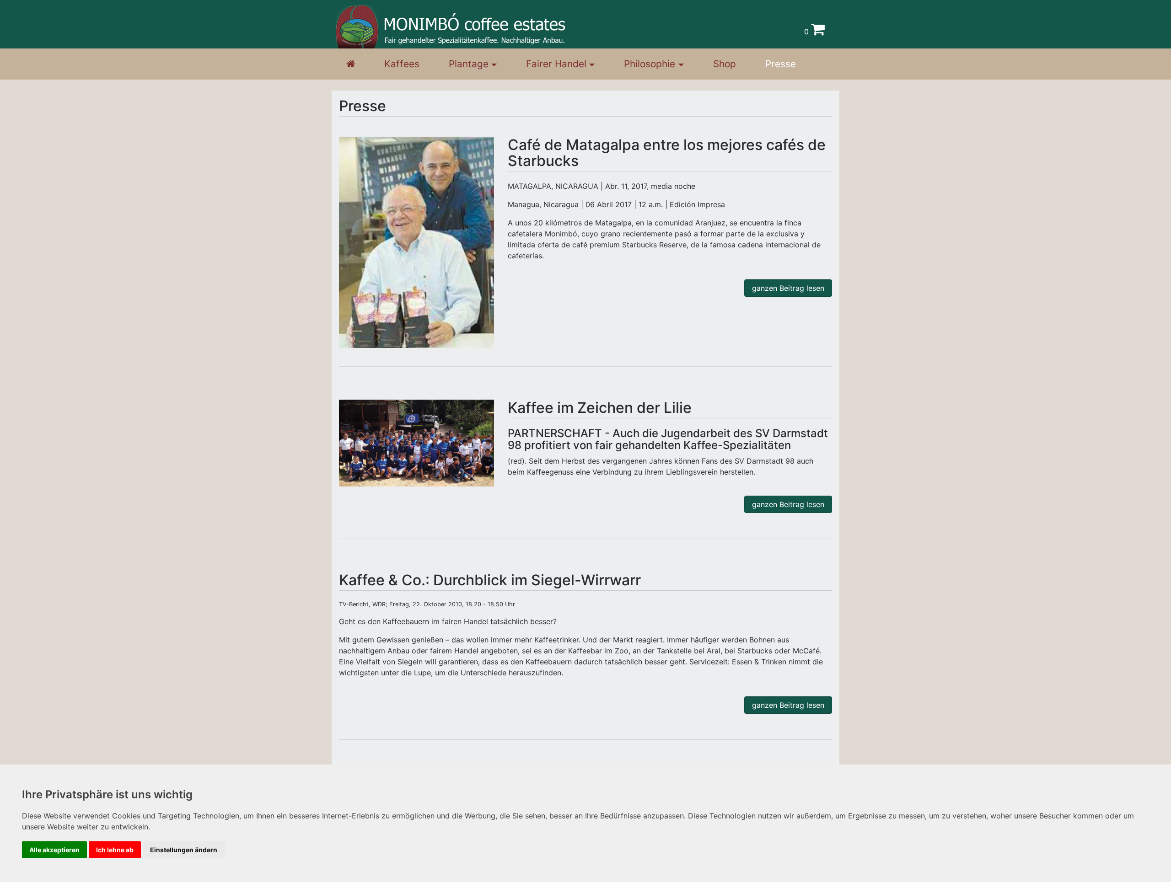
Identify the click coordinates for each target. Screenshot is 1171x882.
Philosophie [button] (649, 63)
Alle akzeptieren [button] (54, 850)
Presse (780, 63)
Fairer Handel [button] (556, 63)
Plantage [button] (469, 63)
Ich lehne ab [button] (115, 850)
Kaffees (401, 63)
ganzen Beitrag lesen (788, 288)
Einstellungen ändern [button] (183, 850)
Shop (724, 63)
